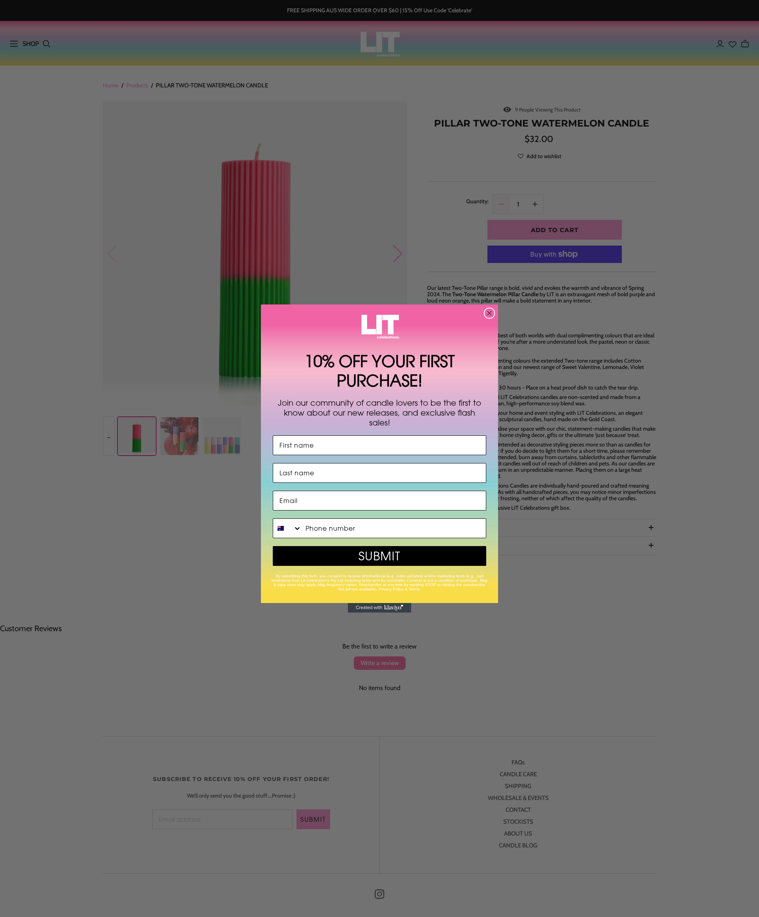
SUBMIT (379, 556)
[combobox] (287, 528)
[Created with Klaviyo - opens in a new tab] (379, 608)
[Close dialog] (489, 313)
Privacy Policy (391, 589)
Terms (414, 589)
